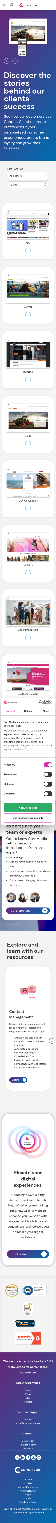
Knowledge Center (28, 1502)
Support (28, 1419)
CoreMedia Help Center (28, 1423)
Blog (28, 1397)
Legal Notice (31, 753)
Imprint (44, 753)
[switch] (48, 774)
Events (28, 1390)
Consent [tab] (10, 711)
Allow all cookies (28, 807)
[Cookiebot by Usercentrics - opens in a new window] (39, 702)
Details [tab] (28, 711)
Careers (28, 1401)
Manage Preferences (28, 1487)
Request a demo (28, 1444)
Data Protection (13, 753)
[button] (6, 61)
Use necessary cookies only (28, 818)
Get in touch (28, 1440)
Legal (28, 1494)
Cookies (28, 1483)
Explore (15, 1079)
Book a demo (21, 1254)
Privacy (28, 1479)
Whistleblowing (28, 1490)
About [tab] (45, 711)
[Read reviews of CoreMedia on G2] (28, 1338)
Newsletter (28, 1448)
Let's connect (20, 911)
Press (28, 1394)
